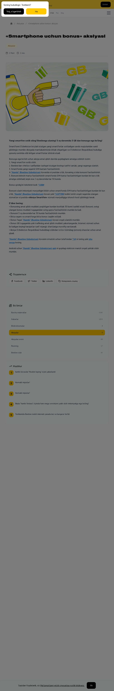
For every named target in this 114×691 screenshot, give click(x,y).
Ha (36, 11)
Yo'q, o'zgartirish (14, 11)
